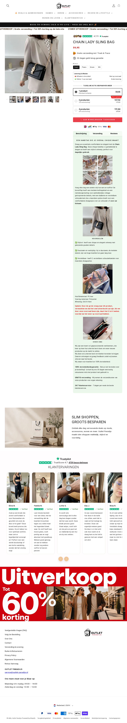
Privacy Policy (10, 655)
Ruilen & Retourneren (13, 651)
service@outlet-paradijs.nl (16, 672)
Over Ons (8, 639)
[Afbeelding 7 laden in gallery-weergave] (58, 99)
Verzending (97, 134)
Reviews (114, 134)
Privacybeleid (57, 718)
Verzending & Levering (14, 647)
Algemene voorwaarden (71, 718)
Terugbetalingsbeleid (44, 718)
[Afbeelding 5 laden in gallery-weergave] (43, 99)
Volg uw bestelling (12, 634)
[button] (8, 5)
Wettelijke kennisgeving (99, 718)
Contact (8, 643)
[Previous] (60, 559)
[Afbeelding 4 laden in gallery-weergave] (35, 99)
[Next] (66, 559)
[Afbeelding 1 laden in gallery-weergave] (13, 99)
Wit (99, 67)
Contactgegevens (114, 718)
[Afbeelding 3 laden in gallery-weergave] (28, 99)
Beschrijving (81, 134)
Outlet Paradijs (17, 718)
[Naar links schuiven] (7, 99)
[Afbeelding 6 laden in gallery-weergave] (51, 99)
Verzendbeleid (85, 718)
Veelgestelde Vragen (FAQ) (16, 630)
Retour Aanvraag (11, 664)
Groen (92, 67)
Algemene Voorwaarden (15, 659)
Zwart (76, 67)
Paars (84, 67)
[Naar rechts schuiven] (61, 99)
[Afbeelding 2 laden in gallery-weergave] (20, 99)
